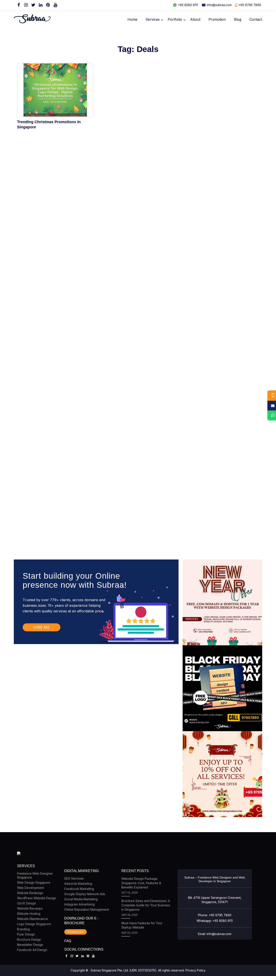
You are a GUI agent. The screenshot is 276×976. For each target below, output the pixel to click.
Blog (237, 19)
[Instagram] (26, 5)
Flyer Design (26, 934)
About (195, 19)
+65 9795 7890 (249, 5)
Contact (255, 19)
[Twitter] (33, 5)
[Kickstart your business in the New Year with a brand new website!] (223, 602)
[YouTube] (55, 5)
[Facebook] (18, 5)
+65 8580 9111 (188, 5)
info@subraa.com (219, 5)
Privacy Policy (195, 970)
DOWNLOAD (75, 932)
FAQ (67, 941)
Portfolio (175, 19)
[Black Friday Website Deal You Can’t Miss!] (223, 688)
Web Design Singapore (33, 882)
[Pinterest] (48, 5)
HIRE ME (41, 627)
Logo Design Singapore (34, 924)
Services (153, 19)
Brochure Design (29, 939)
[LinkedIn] (40, 5)
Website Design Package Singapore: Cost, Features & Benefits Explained (141, 883)
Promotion (217, 19)
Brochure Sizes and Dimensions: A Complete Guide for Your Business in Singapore (145, 905)
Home (132, 19)
